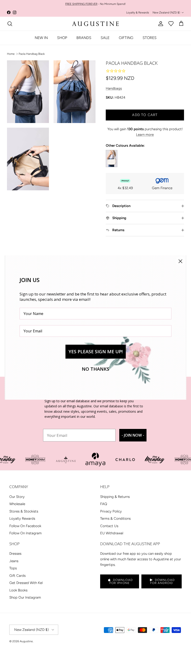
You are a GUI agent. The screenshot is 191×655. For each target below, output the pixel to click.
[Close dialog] (180, 261)
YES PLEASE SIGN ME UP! (95, 351)
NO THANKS (95, 369)
